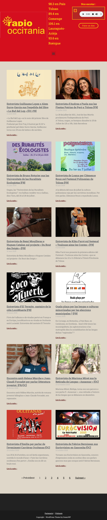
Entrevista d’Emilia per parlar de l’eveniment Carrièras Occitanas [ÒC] (28, 445)
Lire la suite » (12, 135)
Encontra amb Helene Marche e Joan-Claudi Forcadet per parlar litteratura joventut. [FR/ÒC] (29, 382)
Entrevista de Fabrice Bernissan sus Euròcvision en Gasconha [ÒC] (77, 445)
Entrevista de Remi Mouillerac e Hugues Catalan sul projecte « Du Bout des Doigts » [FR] (29, 245)
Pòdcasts (58, 513)
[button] (53, 53)
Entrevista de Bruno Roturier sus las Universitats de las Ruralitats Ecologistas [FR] (28, 179)
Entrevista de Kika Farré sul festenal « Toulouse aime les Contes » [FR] (77, 243)
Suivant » (80, 477)
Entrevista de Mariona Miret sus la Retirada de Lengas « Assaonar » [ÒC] (77, 380)
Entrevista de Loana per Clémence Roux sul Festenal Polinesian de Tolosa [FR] (76, 179)
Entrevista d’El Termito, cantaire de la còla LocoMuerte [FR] (29, 308)
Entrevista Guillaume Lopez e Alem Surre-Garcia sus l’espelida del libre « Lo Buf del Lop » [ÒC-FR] (27, 107)
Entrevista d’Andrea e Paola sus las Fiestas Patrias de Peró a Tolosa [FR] (77, 105)
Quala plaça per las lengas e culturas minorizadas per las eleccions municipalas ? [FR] (77, 310)
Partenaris (49, 513)
